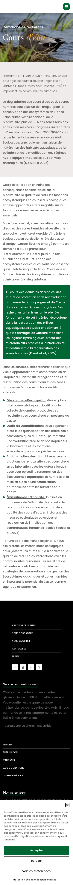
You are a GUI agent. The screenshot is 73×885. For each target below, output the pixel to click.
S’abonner (9, 760)
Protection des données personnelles (34, 879)
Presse (15, 656)
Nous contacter (22, 633)
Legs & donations (13, 767)
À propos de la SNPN (24, 625)
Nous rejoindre (21, 641)
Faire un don (10, 752)
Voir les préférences (36, 871)
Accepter (36, 850)
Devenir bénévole (13, 775)
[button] (67, 805)
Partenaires (19, 648)
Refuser (36, 861)
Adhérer (7, 744)
